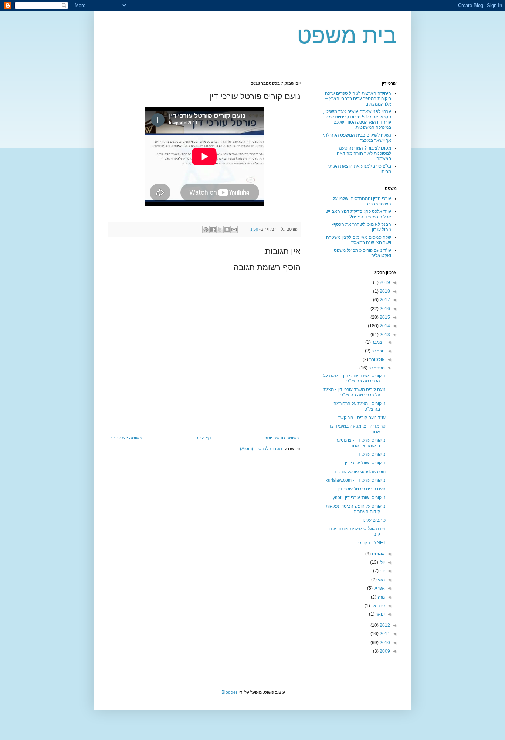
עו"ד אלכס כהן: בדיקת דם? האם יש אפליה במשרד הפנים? (358, 214)
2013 (384, 334)
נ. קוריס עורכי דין (370, 454)
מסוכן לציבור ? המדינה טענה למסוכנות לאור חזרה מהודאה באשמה (364, 153)
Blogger (229, 692)
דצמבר (378, 342)
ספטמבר (376, 368)
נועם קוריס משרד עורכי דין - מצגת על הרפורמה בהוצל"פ (354, 392)
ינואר (379, 614)
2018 (384, 291)
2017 (384, 299)
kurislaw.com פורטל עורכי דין (358, 471)
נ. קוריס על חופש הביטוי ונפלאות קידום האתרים (356, 508)
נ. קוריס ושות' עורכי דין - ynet (359, 497)
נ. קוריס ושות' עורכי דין (365, 462)
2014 (384, 325)
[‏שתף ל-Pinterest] (206, 229)
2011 (384, 633)
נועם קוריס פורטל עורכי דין (362, 489)
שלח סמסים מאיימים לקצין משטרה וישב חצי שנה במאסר (358, 240)
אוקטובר (376, 359)
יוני (382, 570)
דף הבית (203, 438)
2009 (384, 651)
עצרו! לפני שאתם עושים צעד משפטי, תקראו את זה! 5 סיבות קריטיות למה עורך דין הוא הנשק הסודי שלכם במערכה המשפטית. (357, 119)
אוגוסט (378, 553)
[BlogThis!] (227, 229)
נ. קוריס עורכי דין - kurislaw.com (356, 480)
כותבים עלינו (374, 520)
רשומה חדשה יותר (282, 438)
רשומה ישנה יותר (126, 438)
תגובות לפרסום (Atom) (261, 448)
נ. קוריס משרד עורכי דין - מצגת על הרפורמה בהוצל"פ (354, 378)
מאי (381, 579)
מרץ (380, 597)
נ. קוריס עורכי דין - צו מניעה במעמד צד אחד (360, 443)
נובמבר (377, 351)
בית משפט (347, 35)
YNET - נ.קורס (372, 542)
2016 (384, 308)
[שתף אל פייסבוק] (213, 229)
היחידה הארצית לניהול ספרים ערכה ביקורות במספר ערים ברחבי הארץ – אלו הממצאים (358, 99)
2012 (384, 625)
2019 (384, 282)
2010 (384, 642)
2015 (384, 317)
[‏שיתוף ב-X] (220, 229)
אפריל (379, 588)
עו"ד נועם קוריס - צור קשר (362, 417)
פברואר (377, 605)
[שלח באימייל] (234, 229)
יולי (381, 562)
